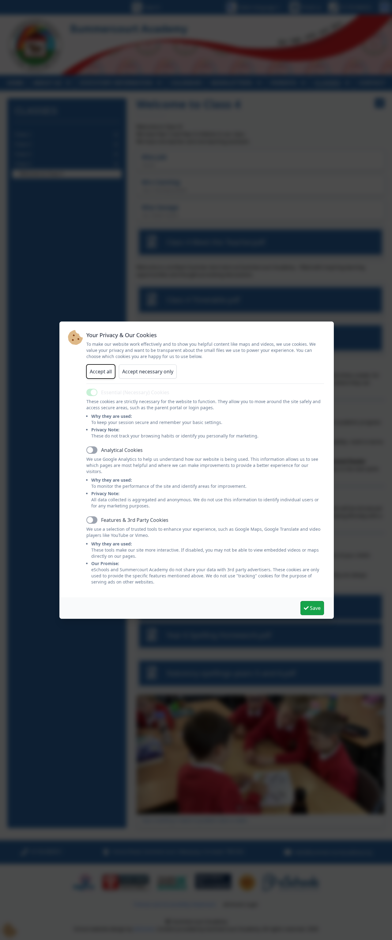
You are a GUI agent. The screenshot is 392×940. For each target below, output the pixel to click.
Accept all (101, 371)
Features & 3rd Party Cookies (134, 520)
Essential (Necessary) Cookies (135, 392)
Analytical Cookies (122, 450)
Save (315, 608)
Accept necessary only (147, 371)
